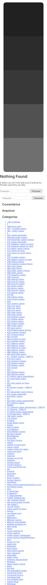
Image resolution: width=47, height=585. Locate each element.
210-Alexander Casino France (20, 239)
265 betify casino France (18, 270)
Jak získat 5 (12, 504)
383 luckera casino (15, 323)
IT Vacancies (12, 491)
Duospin (10, 471)
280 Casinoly (13, 277)
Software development (17, 559)
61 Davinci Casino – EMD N (19, 387)
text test (10, 568)
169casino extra (14, 226)
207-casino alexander (17, 235)
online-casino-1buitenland (18, 535)
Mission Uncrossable (16, 522)
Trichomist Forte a (15, 575)
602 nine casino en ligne (18, 383)
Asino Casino (13, 427)
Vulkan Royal (13, 581)
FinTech (10, 476)
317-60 (10, 295)
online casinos (13, 533)
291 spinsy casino (15, 286)
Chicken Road (13, 462)
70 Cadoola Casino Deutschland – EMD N (26, 407)
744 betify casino (15, 416)
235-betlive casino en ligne (19, 259)
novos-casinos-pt (15, 531)
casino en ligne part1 (16, 445)
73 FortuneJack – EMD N (18, 414)
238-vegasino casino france (20, 264)
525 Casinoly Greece (16, 361)
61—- (9, 389)
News (9, 528)
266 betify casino (15, 273)
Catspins (11, 460)
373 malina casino (15, 321)
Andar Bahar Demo (15, 423)
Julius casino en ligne (16, 509)
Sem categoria (13, 553)
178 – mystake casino (16, 228)
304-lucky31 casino (16, 290)
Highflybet (11, 482)
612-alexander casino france (20, 392)
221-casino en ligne (16, 250)
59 (8, 381)
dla (8, 469)
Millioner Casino (14, 520)
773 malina (12, 418)
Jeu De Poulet (13, 506)
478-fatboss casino (16, 345)
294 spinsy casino (15, 288)
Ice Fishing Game (15, 487)
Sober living (12, 557)
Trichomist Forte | (15, 573)
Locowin (11, 515)
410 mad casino (14, 328)
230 (9, 255)
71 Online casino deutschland (20, 412)
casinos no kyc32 (15, 458)
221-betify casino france (18, 248)
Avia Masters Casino (16, 431)
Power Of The (13, 542)
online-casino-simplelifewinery (21, 537)
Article (10, 425)
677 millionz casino (15, 403)
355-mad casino (14, 312)
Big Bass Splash (14, 434)
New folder (12, 526)
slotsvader (11, 555)
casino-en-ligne (14, 451)
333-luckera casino (16, 303)
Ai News (10, 420)
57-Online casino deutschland (20, 376)
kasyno (10, 511)
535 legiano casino (15, 363)
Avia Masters (13, 429)
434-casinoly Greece (16, 332)
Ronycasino (12, 548)
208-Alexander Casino (17, 237)
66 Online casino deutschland (20, 401)
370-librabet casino (16, 317)
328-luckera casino (16, 299)
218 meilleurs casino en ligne (20, 246)
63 (8, 398)
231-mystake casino (16, 257)
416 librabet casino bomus (19, 330)
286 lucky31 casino (16, 284)
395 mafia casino (15, 325)
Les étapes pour (14, 513)
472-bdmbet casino (16, 341)
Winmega (11, 584)
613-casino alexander (17, 394)
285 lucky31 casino (16, 281)
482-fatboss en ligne (16, 347)
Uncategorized (13, 577)
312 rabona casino (15, 292)
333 (9, 301)
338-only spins (14, 308)
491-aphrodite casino (16, 354)
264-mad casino (14, 268)
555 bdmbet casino (16, 372)
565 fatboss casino (15, 374)
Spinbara (11, 562)
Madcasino (12, 517)
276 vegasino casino (16, 275)
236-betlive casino (15, 261)
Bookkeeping (13, 436)
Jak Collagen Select (16, 500)
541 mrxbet (12, 367)
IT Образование (14, 495)
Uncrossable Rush (15, 579)
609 (9, 385)
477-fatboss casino (15, 343)
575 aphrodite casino (16, 378)
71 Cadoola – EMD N (16, 409)
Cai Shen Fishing (14, 440)
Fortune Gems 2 (14, 480)
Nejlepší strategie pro (16, 524)
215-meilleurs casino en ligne (20, 244)
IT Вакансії (12, 493)
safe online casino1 (15, 550)
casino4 (10, 453)
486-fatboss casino (16, 352)
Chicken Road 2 (14, 464)
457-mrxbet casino (15, 334)
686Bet (10, 405)
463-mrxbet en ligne (16, 339)
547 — (10, 370)
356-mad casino (14, 314)
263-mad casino (14, 266)
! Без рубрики (13, 222)
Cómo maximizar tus (16, 467)
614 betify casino (15, 396)
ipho (9, 489)
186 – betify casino (15, 231)
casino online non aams (17, 449)
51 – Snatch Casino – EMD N (20, 356)
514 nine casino (14, 359)
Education (11, 473)
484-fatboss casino (16, 350)
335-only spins (14, 306)
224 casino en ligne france (19, 253)
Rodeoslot (11, 546)
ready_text (11, 544)
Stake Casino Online (16, 564)
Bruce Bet (11, 438)
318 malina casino (15, 297)
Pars (9, 539)
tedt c (9, 566)
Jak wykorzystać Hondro (18, 502)
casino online (13, 447)
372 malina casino (15, 319)
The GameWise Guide (17, 570)
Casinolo (11, 456)
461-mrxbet (12, 336)
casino (10, 442)
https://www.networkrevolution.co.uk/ (24, 484)
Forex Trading (13, 478)
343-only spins (14, 310)
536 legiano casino (15, 365)
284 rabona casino (15, 279)
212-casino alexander (17, 242)
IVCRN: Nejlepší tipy (16, 498)
